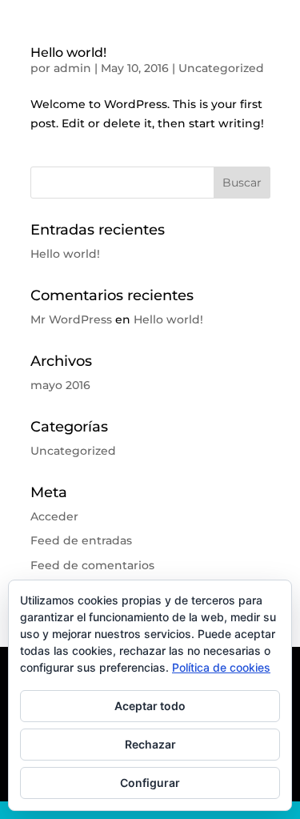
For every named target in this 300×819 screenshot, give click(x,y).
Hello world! (68, 52)
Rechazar (150, 744)
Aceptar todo (150, 706)
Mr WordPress (71, 319)
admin (72, 68)
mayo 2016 (60, 385)
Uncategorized (221, 68)
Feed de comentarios (92, 565)
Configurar (150, 782)
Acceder (54, 516)
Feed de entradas (81, 540)
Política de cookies (221, 667)
